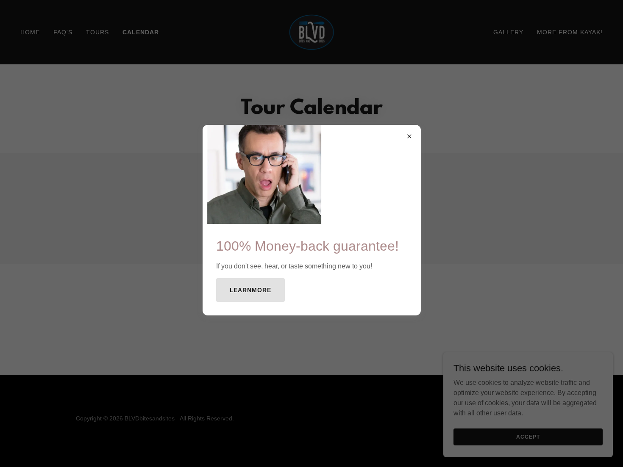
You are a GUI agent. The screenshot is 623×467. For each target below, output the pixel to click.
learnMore (251, 290)
